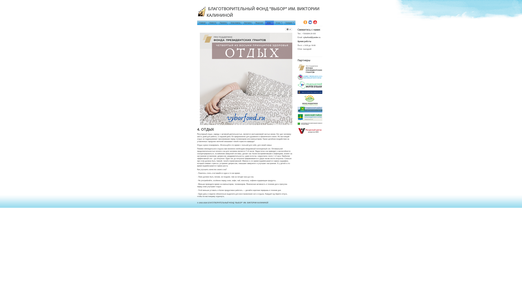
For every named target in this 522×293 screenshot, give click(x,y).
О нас (278, 23)
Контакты (248, 23)
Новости (212, 23)
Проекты (223, 23)
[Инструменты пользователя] (288, 29)
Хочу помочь (235, 23)
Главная (202, 23)
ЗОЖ (269, 23)
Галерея (289, 23)
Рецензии (259, 23)
